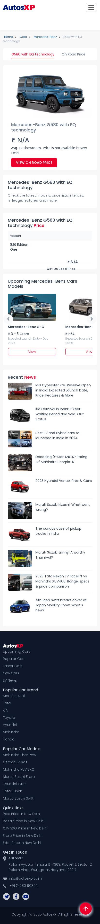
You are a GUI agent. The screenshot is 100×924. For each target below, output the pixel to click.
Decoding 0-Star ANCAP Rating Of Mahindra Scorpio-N (61, 459)
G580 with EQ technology (32, 54)
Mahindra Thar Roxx (19, 755)
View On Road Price (34, 162)
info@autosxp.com (25, 878)
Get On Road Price (61, 269)
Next (92, 319)
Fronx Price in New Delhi (22, 835)
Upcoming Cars (16, 651)
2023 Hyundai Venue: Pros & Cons (63, 480)
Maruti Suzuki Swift (18, 798)
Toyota (9, 717)
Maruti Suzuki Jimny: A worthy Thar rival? (60, 555)
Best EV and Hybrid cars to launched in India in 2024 (57, 435)
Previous (8, 319)
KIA (5, 710)
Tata (7, 703)
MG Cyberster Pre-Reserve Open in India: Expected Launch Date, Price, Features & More (63, 390)
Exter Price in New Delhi (22, 842)
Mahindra (11, 732)
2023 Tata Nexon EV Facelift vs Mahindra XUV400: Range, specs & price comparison (62, 581)
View (32, 351)
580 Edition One (19, 247)
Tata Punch (12, 791)
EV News (10, 680)
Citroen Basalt (15, 762)
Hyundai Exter (14, 783)
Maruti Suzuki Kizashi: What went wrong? (62, 507)
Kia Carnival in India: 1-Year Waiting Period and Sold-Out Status (59, 414)
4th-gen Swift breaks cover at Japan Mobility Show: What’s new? (61, 605)
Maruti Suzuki (14, 695)
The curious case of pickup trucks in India (58, 531)
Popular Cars (14, 658)
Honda (9, 739)
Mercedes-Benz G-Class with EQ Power (26, 326)
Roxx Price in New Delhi (22, 813)
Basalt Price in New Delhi (23, 821)
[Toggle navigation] (91, 7)
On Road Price (73, 54)
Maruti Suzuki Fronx (19, 776)
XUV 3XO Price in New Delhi (25, 828)
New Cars (11, 673)
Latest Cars (13, 666)
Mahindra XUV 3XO (18, 769)
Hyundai (10, 724)
